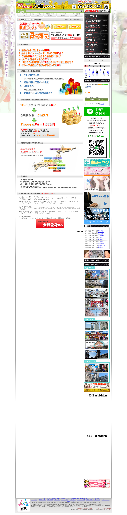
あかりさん (101, 230)
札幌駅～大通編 (70, 501)
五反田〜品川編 (42, 499)
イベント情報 (80, 498)
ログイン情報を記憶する (92, 97)
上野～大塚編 (57, 499)
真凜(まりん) (101, 241)
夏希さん (100, 234)
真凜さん (100, 237)
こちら (102, 104)
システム (49, 498)
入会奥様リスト (55, 498)
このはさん (101, 235)
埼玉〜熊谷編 (73, 499)
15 (108, 72)
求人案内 (86, 498)
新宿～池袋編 (50, 499)
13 (100, 72)
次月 (103, 61)
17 (89, 74)
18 (93, 74)
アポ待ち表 (62, 498)
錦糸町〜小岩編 (64, 499)
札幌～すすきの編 (106, 499)
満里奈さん (101, 243)
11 (93, 72)
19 (97, 74)
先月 (90, 61)
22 (108, 74)
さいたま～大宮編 (81, 499)
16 (86, 74)
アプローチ (73, 498)
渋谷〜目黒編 (34, 499)
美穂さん (100, 239)
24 (89, 76)
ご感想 (67, 498)
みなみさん (101, 232)
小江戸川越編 (97, 499)
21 (104, 74)
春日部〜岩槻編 (89, 499)
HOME (44, 498)
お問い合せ (96, 498)
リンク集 (91, 498)
